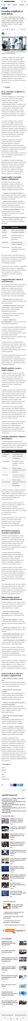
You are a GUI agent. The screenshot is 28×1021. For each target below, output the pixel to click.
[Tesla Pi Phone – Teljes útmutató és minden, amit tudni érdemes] (5, 829)
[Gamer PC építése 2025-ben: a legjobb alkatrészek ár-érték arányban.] (5, 836)
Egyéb (11, 847)
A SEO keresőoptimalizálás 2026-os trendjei (14, 925)
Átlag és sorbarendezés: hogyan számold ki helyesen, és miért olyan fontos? (9, 977)
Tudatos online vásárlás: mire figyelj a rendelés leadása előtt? (17, 906)
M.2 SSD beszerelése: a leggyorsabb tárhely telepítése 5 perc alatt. (18, 885)
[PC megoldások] (9, 1)
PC (5, 33)
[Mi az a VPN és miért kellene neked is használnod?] (23, 952)
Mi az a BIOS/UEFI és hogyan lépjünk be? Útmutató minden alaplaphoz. (17, 868)
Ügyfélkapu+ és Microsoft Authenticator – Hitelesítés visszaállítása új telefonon (16, 820)
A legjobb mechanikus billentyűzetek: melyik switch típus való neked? (8, 943)
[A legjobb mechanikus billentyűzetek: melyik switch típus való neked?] (23, 943)
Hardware (12, 830)
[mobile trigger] (2, 1)
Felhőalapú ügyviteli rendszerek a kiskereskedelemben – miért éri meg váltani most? (9, 959)
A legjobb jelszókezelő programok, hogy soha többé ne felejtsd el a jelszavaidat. (9, 993)
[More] (14, 29)
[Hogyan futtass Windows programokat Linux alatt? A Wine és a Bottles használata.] (5, 893)
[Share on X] (7, 29)
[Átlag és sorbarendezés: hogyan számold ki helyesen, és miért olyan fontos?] (23, 977)
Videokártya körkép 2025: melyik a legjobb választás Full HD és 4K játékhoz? (18, 852)
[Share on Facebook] (5, 29)
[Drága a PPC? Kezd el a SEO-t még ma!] (23, 986)
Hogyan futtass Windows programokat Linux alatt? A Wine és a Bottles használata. (18, 893)
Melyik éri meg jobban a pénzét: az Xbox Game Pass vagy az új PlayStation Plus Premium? (17, 844)
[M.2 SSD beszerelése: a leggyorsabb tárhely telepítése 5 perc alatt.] (5, 885)
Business (4, 8)
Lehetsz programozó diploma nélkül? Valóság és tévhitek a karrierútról (8, 968)
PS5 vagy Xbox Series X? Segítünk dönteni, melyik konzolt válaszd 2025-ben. (18, 860)
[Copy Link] (10, 29)
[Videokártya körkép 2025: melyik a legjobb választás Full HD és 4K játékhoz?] (5, 852)
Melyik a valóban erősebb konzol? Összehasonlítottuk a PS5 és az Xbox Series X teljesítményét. (18, 876)
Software (12, 871)
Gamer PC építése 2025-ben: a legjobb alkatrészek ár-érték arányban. (17, 835)
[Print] (12, 29)
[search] (22, 1)
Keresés (23, 790)
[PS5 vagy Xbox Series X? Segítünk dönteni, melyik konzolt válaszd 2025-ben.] (5, 860)
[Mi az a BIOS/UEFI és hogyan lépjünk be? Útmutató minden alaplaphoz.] (5, 869)
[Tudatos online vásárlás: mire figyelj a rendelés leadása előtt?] (6, 906)
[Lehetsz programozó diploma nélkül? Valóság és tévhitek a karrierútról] (23, 968)
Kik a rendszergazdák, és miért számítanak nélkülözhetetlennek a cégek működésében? (9, 1002)
